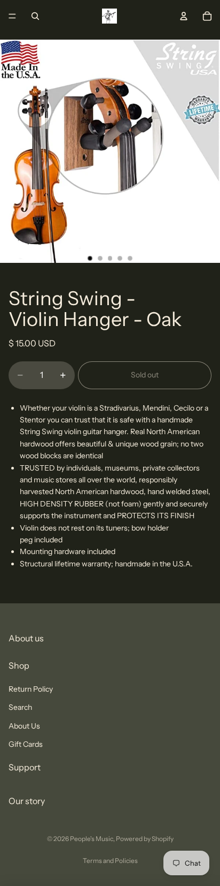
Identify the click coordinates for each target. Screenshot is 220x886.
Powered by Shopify (145, 839)
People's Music (91, 839)
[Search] (35, 16)
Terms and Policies (110, 861)
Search (20, 707)
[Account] (183, 16)
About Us (24, 725)
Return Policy (31, 688)
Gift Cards (26, 743)
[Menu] (12, 16)
